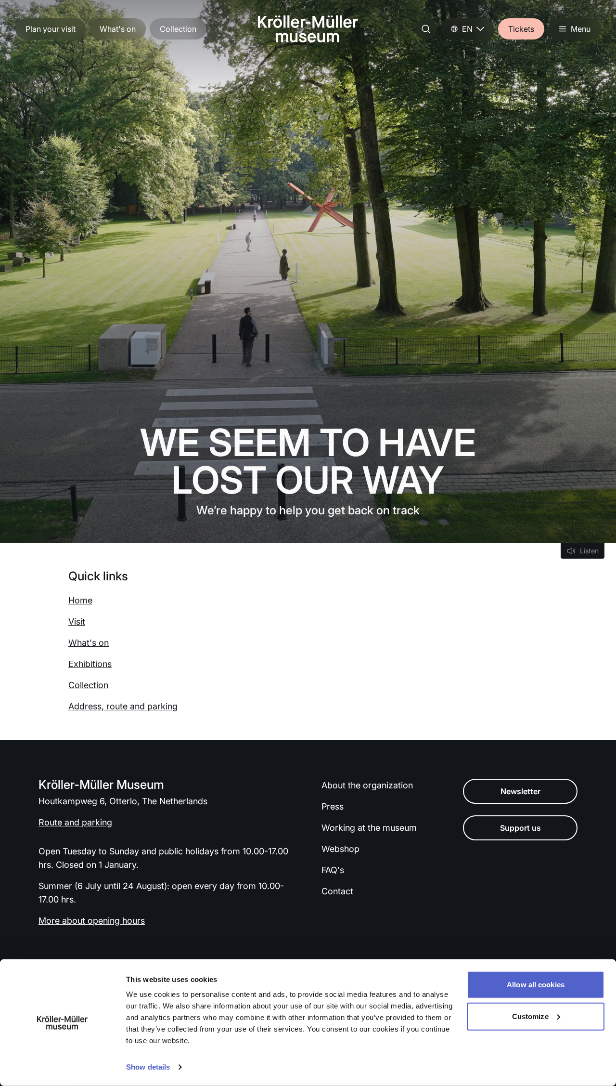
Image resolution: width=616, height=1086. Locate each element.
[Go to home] (308, 28)
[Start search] (425, 28)
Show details (148, 1067)
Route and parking (75, 822)
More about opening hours (91, 921)
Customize (530, 1016)
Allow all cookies (536, 985)
